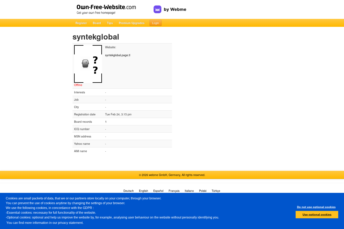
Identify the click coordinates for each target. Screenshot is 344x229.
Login (155, 23)
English (143, 191)
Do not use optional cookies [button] (316, 207)
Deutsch (128, 191)
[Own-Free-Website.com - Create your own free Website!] (112, 9)
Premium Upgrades (132, 23)
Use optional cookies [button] (317, 214)
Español (158, 191)
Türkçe (216, 191)
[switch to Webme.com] (169, 6)
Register (81, 23)
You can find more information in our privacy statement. (44, 222)
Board (97, 23)
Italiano (189, 191)
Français (174, 191)
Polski (202, 191)
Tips (110, 23)
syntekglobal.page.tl (117, 55)
